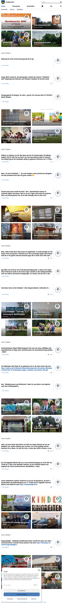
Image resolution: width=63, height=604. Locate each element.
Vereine (35, 27)
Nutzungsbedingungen (22, 602)
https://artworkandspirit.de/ (29, 484)
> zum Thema (5, 65)
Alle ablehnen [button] (22, 590)
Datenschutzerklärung (11, 602)
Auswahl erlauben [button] (22, 594)
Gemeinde (5, 27)
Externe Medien (7, 585)
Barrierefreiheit (31, 602)
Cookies (44, 602)
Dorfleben (11, 27)
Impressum (39, 602)
